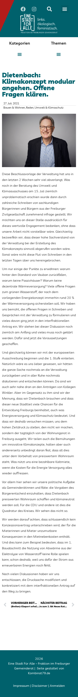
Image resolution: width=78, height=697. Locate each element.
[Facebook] (23, 9)
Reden (30, 107)
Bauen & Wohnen (14, 107)
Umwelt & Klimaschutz (49, 107)
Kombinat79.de (39, 673)
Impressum (21, 686)
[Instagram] (34, 9)
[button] (65, 9)
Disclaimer (39, 686)
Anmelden (57, 686)
